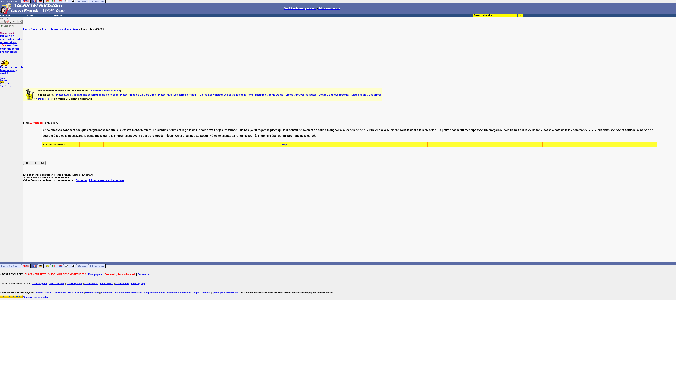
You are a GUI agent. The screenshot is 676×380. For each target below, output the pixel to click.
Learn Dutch (106, 283)
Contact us (143, 274)
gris (83, 130)
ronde (240, 135)
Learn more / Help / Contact (68, 292)
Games (82, 266)
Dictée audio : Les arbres (366, 94)
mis (599, 130)
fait (223, 135)
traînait (514, 130)
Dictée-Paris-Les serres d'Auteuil (177, 94)
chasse (455, 130)
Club (30, 15)
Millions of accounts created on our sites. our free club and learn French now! (11, 43)
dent (413, 130)
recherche (352, 130)
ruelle (98, 135)
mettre (394, 130)
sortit (628, 130)
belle (303, 135)
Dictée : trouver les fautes (301, 94)
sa (103, 130)
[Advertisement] (349, 55)
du (255, 130)
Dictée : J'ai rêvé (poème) (334, 94)
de (193, 130)
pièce (273, 130)
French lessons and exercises (60, 29)
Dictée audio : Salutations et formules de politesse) (87, 94)
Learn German (56, 283)
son (612, 130)
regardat (96, 130)
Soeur (204, 135)
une (296, 135)
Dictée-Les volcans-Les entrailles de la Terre (226, 94)
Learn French (31, 29)
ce (246, 135)
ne (219, 135)
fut (462, 130)
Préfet (213, 135)
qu (105, 135)
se (388, 130)
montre (111, 130)
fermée (232, 130)
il (153, 130)
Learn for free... (10, 266)
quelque (369, 130)
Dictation (95, 90)
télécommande (578, 130)
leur (285, 130)
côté (557, 130)
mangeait (333, 130)
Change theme (111, 90)
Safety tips (106, 292)
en (141, 130)
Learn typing (138, 283)
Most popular (95, 274)
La (197, 135)
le (595, 130)
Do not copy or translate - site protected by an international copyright (153, 292)
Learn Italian (91, 283)
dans (606, 130)
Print (2, 82)
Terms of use (92, 292)
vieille (532, 130)
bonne (282, 135)
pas (228, 135)
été (124, 130)
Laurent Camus (43, 292)
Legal (196, 292)
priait (186, 135)
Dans (79, 135)
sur (522, 130)
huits (164, 130)
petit (72, 130)
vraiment (133, 130)
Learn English (39, 283)
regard (262, 130)
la (183, 130)
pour (144, 135)
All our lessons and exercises (106, 180)
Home (2, 78)
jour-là (252, 135)
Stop (284, 144)
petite (445, 130)
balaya (248, 130)
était (158, 130)
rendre (156, 135)
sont (66, 130)
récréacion (429, 130)
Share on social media (35, 297)
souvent (134, 135)
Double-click (45, 98)
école (202, 130)
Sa (439, 130)
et (88, 130)
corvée (311, 135)
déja (218, 130)
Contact (3, 80)
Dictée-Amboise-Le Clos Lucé (138, 94)
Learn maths (122, 283)
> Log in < (7, 25)
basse (547, 130)
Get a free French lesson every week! (11, 70)
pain (506, 130)
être (224, 130)
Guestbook (4, 84)
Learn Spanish (74, 283)
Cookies (205, 292)
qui (280, 130)
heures (173, 130)
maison (644, 130)
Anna (46, 130)
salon (306, 130)
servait (293, 130)
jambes (70, 135)
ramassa (56, 130)
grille (188, 130)
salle (321, 130)
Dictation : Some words (269, 94)
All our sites (97, 266)
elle (119, 130)
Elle (240, 130)
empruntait (121, 135)
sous (403, 130)
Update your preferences (225, 292)
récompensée (474, 130)
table (539, 130)
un (486, 130)
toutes (60, 135)
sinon (262, 135)
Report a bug (5, 86)
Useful (58, 15)
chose (379, 130)
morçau (494, 130)
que (192, 135)
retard (147, 130)
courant (48, 135)
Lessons (5, 15)
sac (78, 130)
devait (211, 130)
